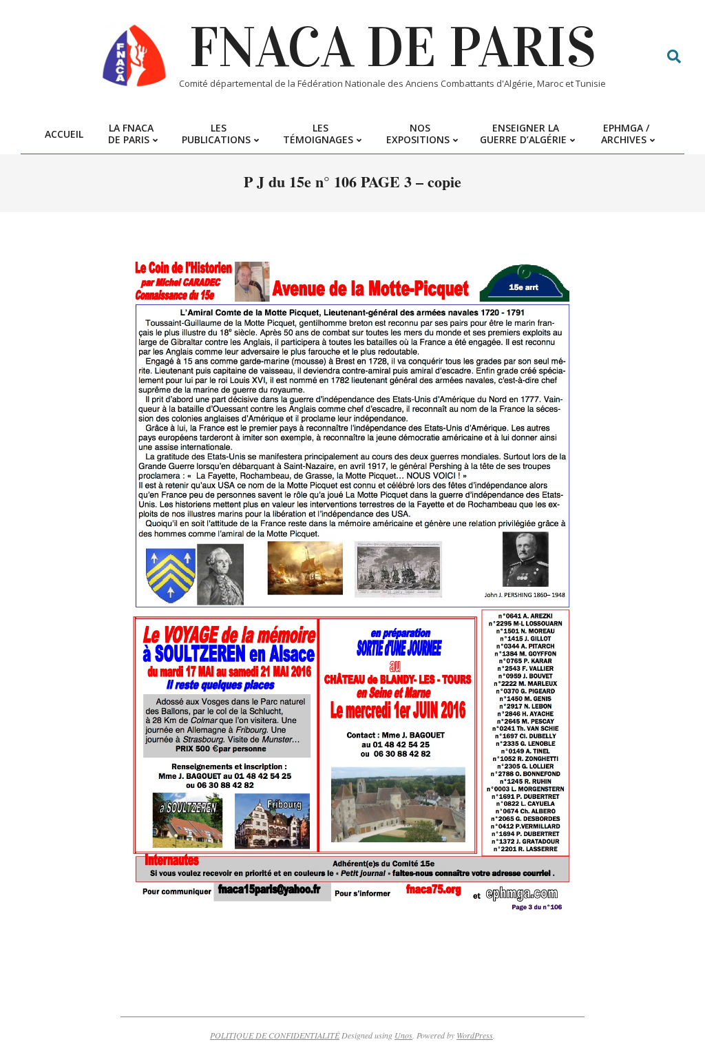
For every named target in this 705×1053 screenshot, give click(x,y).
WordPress (474, 1035)
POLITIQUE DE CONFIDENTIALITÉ (274, 1035)
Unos (403, 1035)
